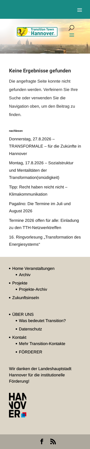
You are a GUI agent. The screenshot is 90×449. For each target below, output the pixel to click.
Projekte (19, 283)
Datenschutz (30, 329)
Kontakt (19, 337)
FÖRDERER (30, 352)
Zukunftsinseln (25, 297)
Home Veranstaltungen (33, 268)
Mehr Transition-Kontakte (42, 343)
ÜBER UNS (23, 314)
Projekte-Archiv (33, 289)
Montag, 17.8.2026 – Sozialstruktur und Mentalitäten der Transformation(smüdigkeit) (41, 170)
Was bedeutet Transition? (42, 320)
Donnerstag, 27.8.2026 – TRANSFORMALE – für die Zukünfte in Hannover (45, 146)
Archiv (24, 274)
